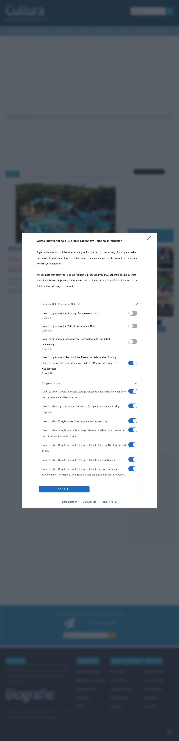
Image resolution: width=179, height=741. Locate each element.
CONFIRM (64, 489)
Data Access (89, 501)
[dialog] (89, 371)
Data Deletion (69, 501)
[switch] (132, 313)
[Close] (150, 239)
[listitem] (89, 304)
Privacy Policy (109, 501)
